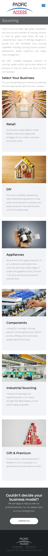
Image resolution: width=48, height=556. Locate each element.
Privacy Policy (17, 546)
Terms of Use (30, 546)
